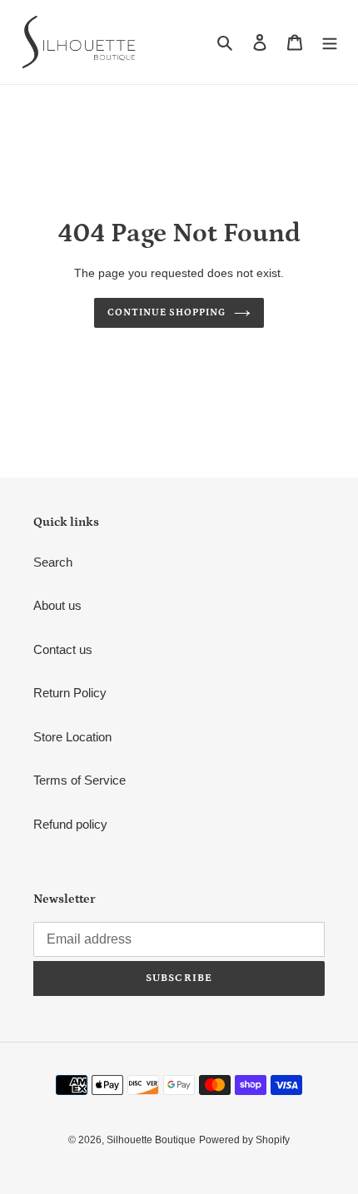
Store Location (72, 737)
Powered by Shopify (244, 1140)
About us (57, 605)
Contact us (62, 649)
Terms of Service (79, 780)
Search (52, 562)
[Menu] (329, 42)
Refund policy (70, 824)
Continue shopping (166, 312)
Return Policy (70, 693)
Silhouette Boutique (151, 1140)
